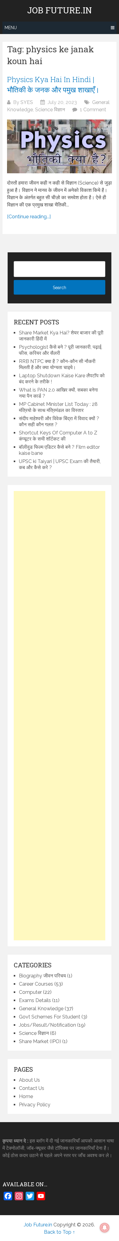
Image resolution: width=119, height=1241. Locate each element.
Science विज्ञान (50, 109)
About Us (29, 1080)
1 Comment (93, 109)
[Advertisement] (59, 715)
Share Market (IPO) (40, 1041)
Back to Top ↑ (59, 1232)
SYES (26, 102)
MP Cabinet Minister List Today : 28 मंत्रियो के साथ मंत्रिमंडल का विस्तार (58, 407)
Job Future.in (59, 10)
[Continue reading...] (29, 217)
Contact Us (31, 1088)
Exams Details (35, 1000)
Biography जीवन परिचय (42, 976)
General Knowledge (41, 1008)
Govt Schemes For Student (49, 1017)
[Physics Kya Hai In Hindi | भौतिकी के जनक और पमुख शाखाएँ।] (59, 146)
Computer (30, 992)
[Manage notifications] (105, 1227)
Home (26, 1096)
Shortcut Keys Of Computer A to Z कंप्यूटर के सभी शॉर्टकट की (58, 436)
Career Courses (36, 984)
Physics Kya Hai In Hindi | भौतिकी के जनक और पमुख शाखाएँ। (53, 84)
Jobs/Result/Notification (47, 1025)
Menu (11, 27)
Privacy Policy (34, 1105)
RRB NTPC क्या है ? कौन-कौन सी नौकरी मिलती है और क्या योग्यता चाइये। (57, 364)
